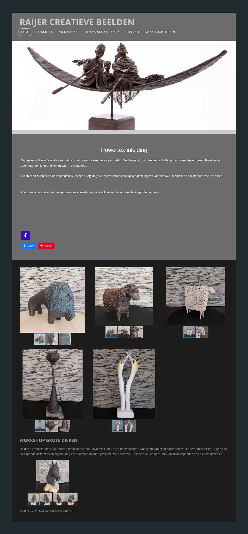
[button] (81, 271)
